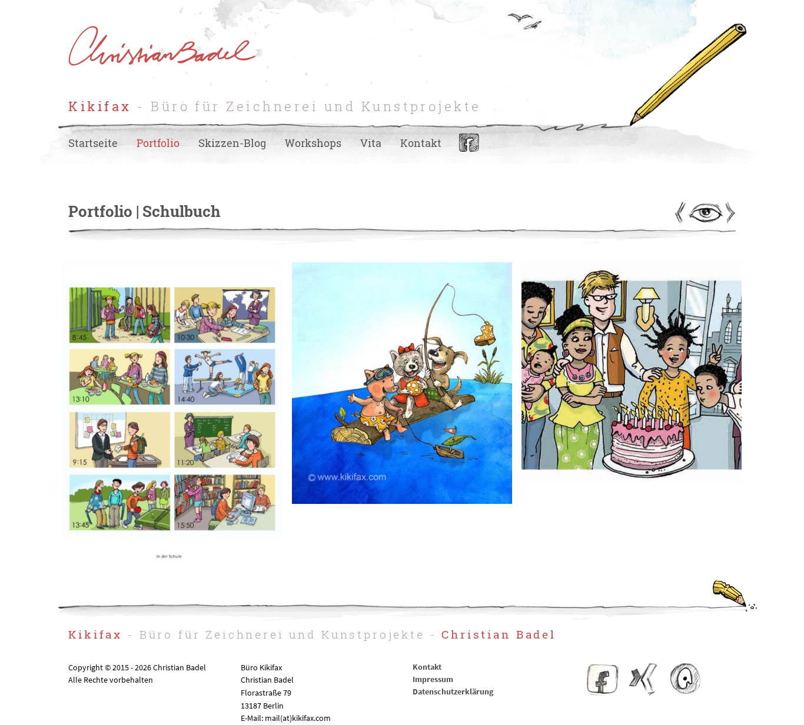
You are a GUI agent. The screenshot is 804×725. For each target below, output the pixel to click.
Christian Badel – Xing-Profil (643, 679)
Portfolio (158, 143)
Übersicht (704, 212)
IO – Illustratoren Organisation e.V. (684, 679)
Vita (370, 143)
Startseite (93, 143)
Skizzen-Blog (232, 143)
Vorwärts (729, 212)
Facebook (468, 143)
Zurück (680, 212)
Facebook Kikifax (602, 679)
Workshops (313, 143)
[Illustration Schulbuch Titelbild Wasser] (402, 500)
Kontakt (420, 143)
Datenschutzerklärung (453, 691)
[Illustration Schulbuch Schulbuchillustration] (172, 570)
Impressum (433, 679)
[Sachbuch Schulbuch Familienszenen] (631, 479)
